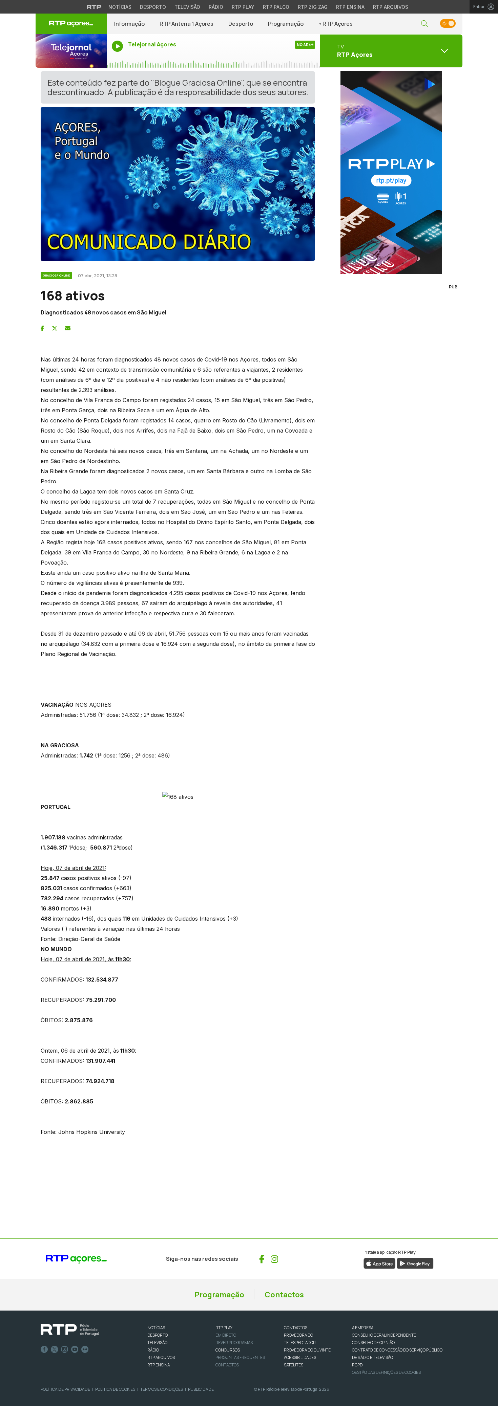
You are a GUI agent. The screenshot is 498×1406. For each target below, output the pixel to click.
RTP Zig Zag (313, 7)
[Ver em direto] (71, 51)
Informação (129, 23)
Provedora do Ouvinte (307, 1350)
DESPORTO (157, 1335)
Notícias (119, 7)
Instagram (64, 1349)
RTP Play (243, 7)
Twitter (54, 1349)
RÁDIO (153, 1350)
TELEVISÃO (157, 1342)
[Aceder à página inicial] (71, 24)
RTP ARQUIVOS (161, 1357)
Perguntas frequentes (240, 1357)
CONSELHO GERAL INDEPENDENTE (384, 1335)
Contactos (284, 1295)
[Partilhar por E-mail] (67, 328)
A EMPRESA (362, 1328)
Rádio (216, 7)
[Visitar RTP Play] (391, 172)
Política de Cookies (115, 1389)
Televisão (187, 7)
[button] (424, 23)
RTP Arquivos (390, 7)
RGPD (357, 1365)
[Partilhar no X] (54, 328)
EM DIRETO (225, 1335)
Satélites (293, 1365)
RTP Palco (276, 7)
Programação (286, 23)
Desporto (153, 7)
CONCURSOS (227, 1350)
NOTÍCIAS (156, 1328)
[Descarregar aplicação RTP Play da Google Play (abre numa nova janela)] (415, 1263)
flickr (85, 1349)
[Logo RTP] (70, 1330)
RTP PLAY (223, 1328)
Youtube (75, 1349)
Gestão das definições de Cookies (386, 1372)
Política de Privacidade (65, 1389)
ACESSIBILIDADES (300, 1357)
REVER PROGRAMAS (234, 1342)
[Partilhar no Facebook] (42, 328)
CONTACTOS (295, 1328)
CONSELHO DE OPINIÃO (373, 1342)
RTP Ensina (350, 7)
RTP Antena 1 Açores (186, 23)
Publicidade (201, 1389)
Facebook (44, 1349)
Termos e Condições (161, 1389)
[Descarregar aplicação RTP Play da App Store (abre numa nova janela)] (380, 1263)
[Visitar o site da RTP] (94, 7)
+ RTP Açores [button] (335, 23)
